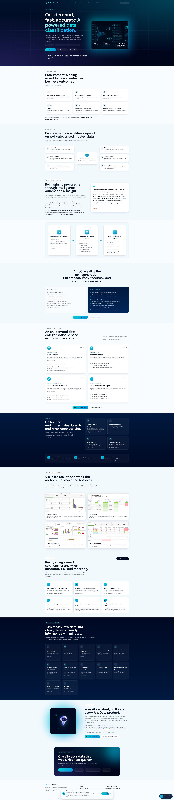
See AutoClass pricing (79, 317)
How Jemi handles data (105, 730)
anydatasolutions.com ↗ (124, 798)
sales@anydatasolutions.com (113, 788)
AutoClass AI (75, 2)
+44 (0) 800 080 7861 (112, 786)
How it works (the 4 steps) (93, 770)
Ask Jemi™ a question (91, 736)
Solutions (90, 2)
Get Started (50, 49)
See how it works (62, 49)
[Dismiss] (110, 794)
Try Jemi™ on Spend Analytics (109, 736)
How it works (83, 2)
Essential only (96, 793)
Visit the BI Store (122, 558)
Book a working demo (65, 770)
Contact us (78, 770)
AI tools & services (84, 788)
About (105, 2)
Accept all (105, 793)
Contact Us (123, 2)
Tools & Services (98, 2)
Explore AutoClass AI (95, 317)
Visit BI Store (73, 49)
